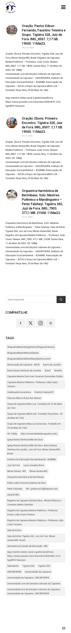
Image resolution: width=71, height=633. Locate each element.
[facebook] (20, 323)
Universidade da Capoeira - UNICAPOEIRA (28, 577)
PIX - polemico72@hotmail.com (42, 489)
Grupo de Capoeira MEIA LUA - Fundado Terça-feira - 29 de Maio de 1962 (34, 416)
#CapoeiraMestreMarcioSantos (23, 353)
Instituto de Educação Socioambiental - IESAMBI (31, 459)
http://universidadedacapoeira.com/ (39, 433)
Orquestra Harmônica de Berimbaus (25, 477)
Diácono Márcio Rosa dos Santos (24, 398)
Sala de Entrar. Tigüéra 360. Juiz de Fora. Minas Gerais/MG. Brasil (31, 538)
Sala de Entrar (14, 530)
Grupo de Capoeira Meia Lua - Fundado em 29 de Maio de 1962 (34, 406)
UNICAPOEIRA (14, 572)
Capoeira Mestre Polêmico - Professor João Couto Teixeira (32, 384)
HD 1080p (12, 433)
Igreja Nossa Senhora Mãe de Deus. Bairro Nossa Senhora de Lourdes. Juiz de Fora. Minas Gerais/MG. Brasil (34, 449)
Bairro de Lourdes (52, 364)
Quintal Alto (13, 494)
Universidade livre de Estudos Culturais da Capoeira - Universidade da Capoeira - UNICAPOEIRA (34, 591)
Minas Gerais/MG (38, 471)
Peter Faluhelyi (14, 489)
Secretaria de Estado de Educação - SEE (27, 546)
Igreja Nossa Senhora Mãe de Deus (25, 439)
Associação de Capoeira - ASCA (23, 364)
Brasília (58, 370)
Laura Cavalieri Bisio (33, 465)
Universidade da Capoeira (38, 572)
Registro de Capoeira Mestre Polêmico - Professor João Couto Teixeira (35, 522)
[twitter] (30, 323)
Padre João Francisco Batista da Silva (26, 483)
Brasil (48, 370)
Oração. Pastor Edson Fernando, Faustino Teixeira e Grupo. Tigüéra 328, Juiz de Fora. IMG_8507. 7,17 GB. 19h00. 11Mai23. (44, 34)
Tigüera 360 (28, 566)
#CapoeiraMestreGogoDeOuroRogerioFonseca (31, 347)
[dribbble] (50, 323)
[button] (61, 299)
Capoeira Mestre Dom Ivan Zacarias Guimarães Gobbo (35, 376)
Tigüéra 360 (44, 566)
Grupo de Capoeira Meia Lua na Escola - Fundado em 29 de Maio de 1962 (34, 426)
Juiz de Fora (13, 465)
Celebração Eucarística (19, 392)
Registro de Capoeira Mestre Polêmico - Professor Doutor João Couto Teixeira (32, 512)
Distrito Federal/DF (44, 392)
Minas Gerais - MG (16, 471)
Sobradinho (13, 566)
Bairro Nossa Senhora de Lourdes (24, 370)
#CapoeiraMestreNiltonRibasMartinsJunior (28, 359)
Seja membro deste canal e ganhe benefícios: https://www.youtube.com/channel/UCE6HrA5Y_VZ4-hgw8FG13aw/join (34, 556)
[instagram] (40, 323)
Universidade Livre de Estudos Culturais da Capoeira (33, 583)
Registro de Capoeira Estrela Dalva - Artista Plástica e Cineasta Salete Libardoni (34, 502)
